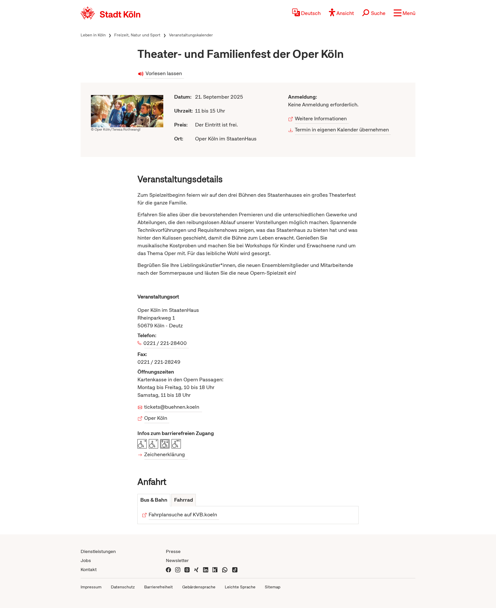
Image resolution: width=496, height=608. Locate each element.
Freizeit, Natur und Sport (137, 35)
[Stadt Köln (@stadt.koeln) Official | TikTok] (235, 569)
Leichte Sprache (240, 587)
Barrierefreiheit (158, 587)
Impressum (91, 587)
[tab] (153, 500)
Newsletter (177, 560)
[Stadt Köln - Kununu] (215, 569)
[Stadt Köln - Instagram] (177, 569)
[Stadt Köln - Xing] (196, 569)
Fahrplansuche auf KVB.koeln (183, 514)
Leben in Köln (93, 35)
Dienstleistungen (98, 551)
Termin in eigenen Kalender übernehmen (342, 129)
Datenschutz (123, 587)
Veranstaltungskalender (191, 35)
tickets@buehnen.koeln (171, 407)
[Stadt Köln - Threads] (187, 569)
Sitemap (272, 587)
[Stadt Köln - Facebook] (168, 569)
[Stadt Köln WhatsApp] (225, 569)
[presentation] (153, 500)
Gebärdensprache (198, 587)
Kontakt (89, 569)
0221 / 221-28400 (165, 343)
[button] (404, 12)
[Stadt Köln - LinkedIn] (205, 569)
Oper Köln (155, 418)
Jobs (86, 560)
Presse (173, 551)
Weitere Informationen (321, 118)
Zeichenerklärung (164, 454)
